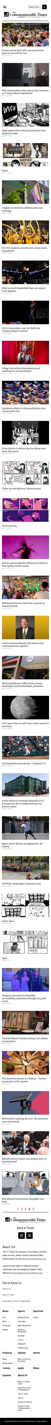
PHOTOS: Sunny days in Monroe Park (21, 883)
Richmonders (8, 1363)
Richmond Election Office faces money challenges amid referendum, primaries (22, 685)
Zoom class (8, 921)
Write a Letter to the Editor (24, 1360)
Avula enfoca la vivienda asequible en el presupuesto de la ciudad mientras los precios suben (23, 803)
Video (36, 1368)
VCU (4, 1317)
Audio (21, 1368)
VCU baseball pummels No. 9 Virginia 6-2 (24, 763)
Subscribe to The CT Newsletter (16, 1301)
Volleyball (21, 1344)
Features (7, 1352)
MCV (4, 1321)
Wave (5, 170)
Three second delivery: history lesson (21, 488)
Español (7, 1375)
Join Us (20, 1398)
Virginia (5, 1329)
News (5, 1311)
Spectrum (38, 1311)
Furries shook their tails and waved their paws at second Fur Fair (23, 52)
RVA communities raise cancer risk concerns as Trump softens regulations (25, 92)
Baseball (21, 1335)
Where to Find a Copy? (24, 1382)
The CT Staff (8, 1294)
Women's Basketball (22, 1330)
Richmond (6, 1325)
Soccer (20, 1339)
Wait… (5, 958)
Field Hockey (23, 1348)
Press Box (22, 1321)
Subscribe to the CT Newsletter (24, 1388)
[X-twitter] (29, 1235)
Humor (36, 1352)
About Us (7, 1288)
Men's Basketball (24, 1325)
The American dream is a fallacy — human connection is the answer (24, 1080)
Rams (5, 1359)
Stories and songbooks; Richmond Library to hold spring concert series (25, 564)
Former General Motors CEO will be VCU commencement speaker (23, 644)
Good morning (9, 525)
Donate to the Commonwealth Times (24, 1408)
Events (36, 1317)
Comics (6, 1368)
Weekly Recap (23, 1317)
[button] (5, 7)
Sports (21, 1311)
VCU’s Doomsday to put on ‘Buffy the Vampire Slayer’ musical (21, 329)
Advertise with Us (25, 1402)
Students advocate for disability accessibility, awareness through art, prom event (24, 998)
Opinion (22, 1352)
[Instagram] (21, 1235)
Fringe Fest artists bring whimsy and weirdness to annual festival (21, 370)
